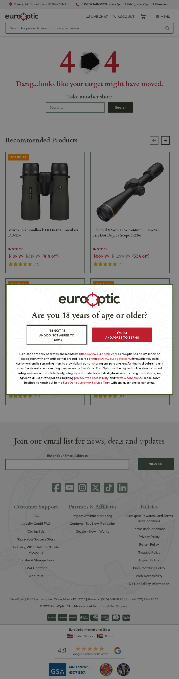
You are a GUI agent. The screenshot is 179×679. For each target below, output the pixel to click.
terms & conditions (128, 378)
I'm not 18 (56, 335)
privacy (79, 378)
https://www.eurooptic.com (98, 354)
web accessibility (96, 378)
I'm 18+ (122, 335)
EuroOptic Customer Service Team (86, 383)
